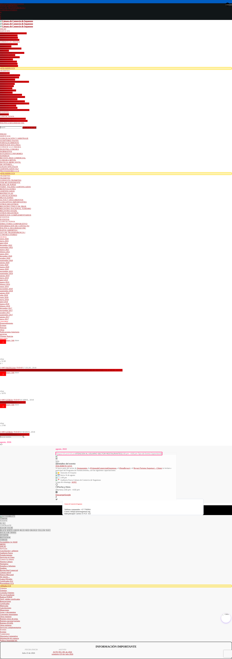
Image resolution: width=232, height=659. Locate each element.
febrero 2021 (5, 252)
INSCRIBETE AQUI (64, 466)
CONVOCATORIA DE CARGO (14, 434)
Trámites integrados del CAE (13, 402)
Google (68, 495)
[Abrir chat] (226, 618)
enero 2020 (4, 269)
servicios (3, 334)
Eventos (3, 325)
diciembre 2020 (6, 256)
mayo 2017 (4, 319)
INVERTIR (4, 535)
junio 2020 (4, 265)
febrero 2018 (5, 306)
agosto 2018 (4, 293)
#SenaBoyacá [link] (124, 468)
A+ (4, 523)
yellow (41, 530)
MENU (3, 544)
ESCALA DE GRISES (8, 533)
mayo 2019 (4, 278)
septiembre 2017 (6, 315)
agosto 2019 (4, 276)
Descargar (60, 495)
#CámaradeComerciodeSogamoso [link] (103, 468)
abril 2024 (4, 243)
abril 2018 (4, 302)
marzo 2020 (4, 267)
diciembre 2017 (6, 308)
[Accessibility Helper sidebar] (7, 516)
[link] (148, 468)
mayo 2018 (4, 300)
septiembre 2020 (6, 261)
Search (29, 127)
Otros (2, 330)
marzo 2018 (4, 304)
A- (1, 523)
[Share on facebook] (56, 497)
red (27, 530)
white (10, 530)
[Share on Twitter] (57, 500)
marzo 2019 (4, 282)
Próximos (12, 4)
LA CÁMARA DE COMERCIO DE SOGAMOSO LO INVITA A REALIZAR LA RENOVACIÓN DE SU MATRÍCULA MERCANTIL (61, 370)
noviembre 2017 (6, 311)
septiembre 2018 (6, 291)
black (3, 530)
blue (22, 530)
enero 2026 (4, 239)
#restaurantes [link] (82, 468)
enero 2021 (4, 254)
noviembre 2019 (6, 271)
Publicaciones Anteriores (9, 332)
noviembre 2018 (6, 289)
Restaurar (5, 537)
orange (33, 530)
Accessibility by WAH (8, 542)
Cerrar (3, 519)
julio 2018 (4, 295)
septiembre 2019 (6, 274)
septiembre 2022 (6, 247)
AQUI (74, 482)
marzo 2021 (4, 250)
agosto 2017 (4, 317)
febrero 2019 (5, 284)
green (16, 530)
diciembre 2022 (6, 245)
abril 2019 (4, 280)
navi (48, 530)
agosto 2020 (4, 263)
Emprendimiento (6, 323)
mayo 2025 (4, 241)
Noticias (3, 328)
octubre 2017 (5, 313)
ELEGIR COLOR (6, 528)
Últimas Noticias (6, 336)
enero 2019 (4, 287)
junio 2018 (4, 297)
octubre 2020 (5, 258)
